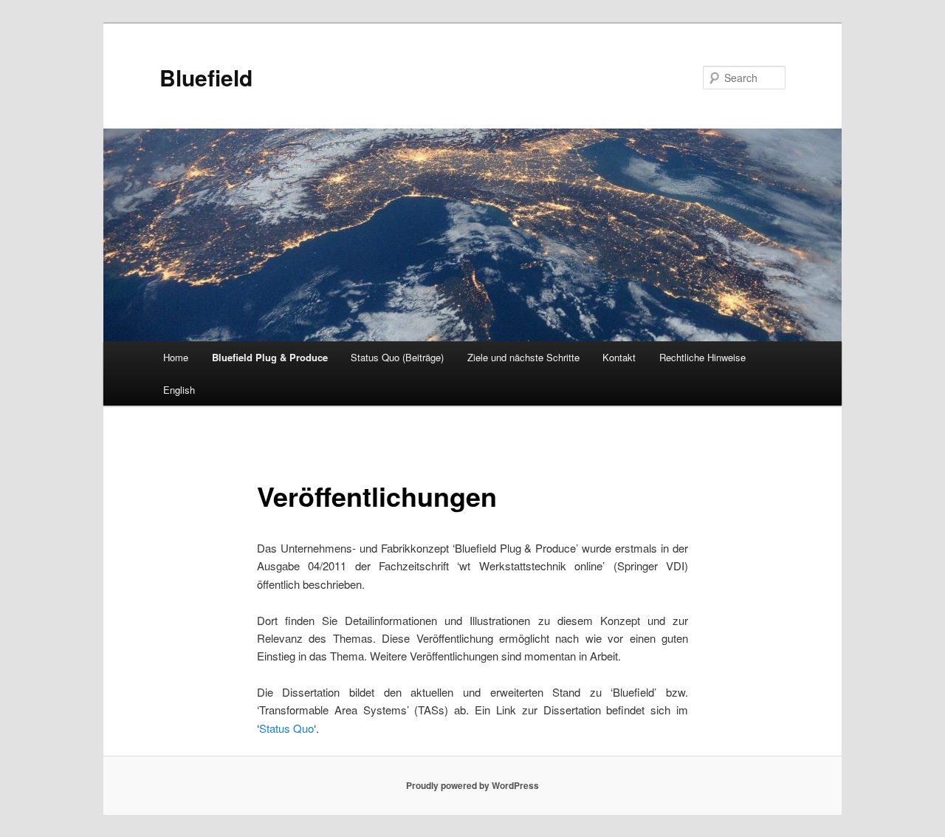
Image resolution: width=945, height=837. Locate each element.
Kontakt (619, 357)
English (179, 390)
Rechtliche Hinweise (702, 357)
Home (175, 357)
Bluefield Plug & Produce (270, 357)
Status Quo (286, 728)
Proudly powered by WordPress (472, 785)
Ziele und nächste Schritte (523, 357)
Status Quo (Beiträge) (397, 357)
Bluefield (205, 77)
